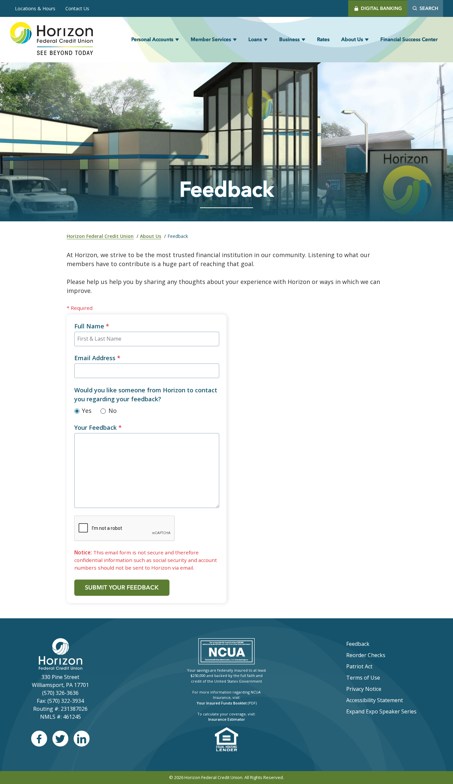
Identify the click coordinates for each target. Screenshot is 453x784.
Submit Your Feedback (122, 587)
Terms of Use (363, 677)
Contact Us (77, 8)
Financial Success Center (408, 39)
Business (289, 39)
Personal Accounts (152, 39)
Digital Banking (381, 8)
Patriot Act (359, 666)
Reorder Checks (383, 655)
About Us (352, 39)
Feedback (357, 643)
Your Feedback (98, 427)
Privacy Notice (363, 689)
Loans (255, 39)
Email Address (97, 358)
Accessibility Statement (374, 700)
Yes (87, 411)
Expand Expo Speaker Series (381, 711)
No (112, 411)
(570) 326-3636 (60, 693)
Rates (323, 39)
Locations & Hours (35, 8)
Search (429, 8)
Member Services (211, 39)
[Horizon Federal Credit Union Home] (51, 39)
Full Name (91, 326)
